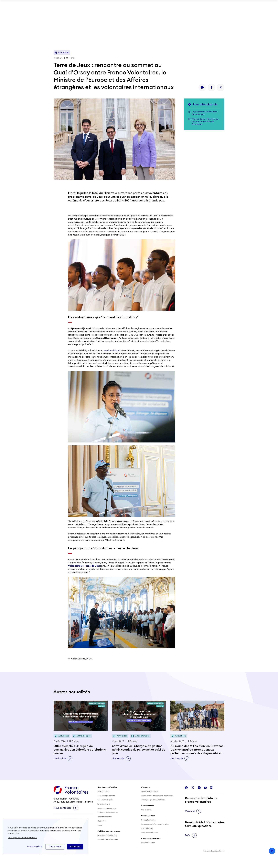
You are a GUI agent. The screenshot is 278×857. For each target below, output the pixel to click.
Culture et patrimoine (106, 795)
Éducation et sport (105, 800)
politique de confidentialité (22, 837)
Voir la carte (146, 810)
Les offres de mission (149, 791)
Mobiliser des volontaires (122, 15)
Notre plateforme (148, 820)
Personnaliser (34, 846)
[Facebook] (211, 87)
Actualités (147, 15)
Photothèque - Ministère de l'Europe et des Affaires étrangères (205, 121)
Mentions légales (148, 843)
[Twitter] (220, 87)
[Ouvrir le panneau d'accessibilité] (272, 851)
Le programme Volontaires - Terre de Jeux (205, 113)
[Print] (202, 87)
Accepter (75, 846)
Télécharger (198, 4)
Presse (200, 15)
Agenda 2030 (103, 791)
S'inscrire (190, 811)
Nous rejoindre (147, 828)
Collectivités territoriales (107, 812)
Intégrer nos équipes (149, 832)
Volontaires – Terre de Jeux (84, 566)
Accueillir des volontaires (107, 839)
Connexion (217, 15)
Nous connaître (140, 34)
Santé (99, 825)
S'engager (61, 34)
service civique (111, 350)
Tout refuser (55, 846)
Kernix (221, 851)
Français (214, 35)
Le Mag (162, 34)
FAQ (187, 835)
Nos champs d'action (112, 34)
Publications (163, 15)
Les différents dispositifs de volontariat (157, 795)
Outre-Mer (101, 821)
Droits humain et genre (106, 808)
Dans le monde (83, 34)
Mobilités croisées (104, 817)
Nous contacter (63, 808)
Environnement (103, 804)
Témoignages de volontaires (153, 800)
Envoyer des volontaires (107, 835)
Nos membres (184, 15)
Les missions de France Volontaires (155, 824)
